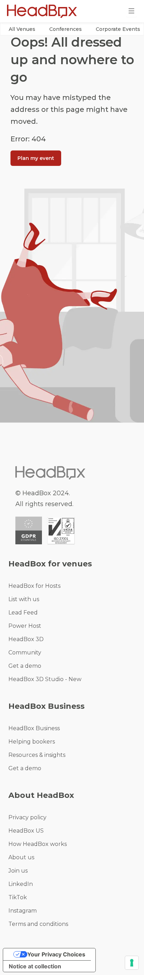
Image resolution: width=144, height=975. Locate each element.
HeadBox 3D (26, 639)
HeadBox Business (34, 728)
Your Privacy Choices (56, 954)
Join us (18, 870)
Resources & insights (36, 755)
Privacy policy (27, 817)
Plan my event (35, 158)
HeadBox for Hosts (34, 586)
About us (21, 857)
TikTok (17, 897)
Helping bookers (31, 741)
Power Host (24, 626)
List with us (23, 599)
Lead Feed (23, 612)
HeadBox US (26, 830)
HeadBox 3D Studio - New (44, 679)
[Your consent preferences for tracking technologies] (131, 962)
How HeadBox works (37, 844)
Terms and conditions (38, 924)
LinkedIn (20, 884)
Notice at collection (35, 966)
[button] (22, 29)
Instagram (22, 910)
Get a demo (24, 666)
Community (24, 652)
